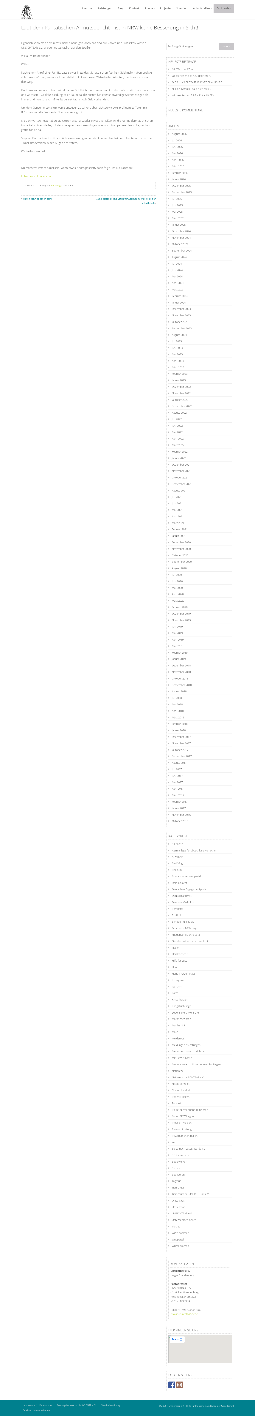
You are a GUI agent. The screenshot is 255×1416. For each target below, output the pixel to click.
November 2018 (181, 672)
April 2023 (178, 361)
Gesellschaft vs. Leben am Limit (190, 941)
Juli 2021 (177, 497)
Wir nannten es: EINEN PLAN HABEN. (193, 95)
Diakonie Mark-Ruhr (183, 902)
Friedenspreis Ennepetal (186, 934)
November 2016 (181, 814)
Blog (120, 8)
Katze (175, 993)
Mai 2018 (177, 704)
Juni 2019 (177, 626)
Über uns (86, 8)
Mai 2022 (177, 432)
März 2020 (178, 600)
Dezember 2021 (181, 464)
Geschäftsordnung (110, 1405)
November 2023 (181, 315)
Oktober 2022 (180, 400)
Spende (176, 1168)
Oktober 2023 (180, 322)
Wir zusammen (180, 1233)
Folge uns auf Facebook (36, 176)
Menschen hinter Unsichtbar (188, 1051)
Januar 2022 (179, 458)
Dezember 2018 (181, 665)
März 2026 (178, 166)
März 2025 (178, 218)
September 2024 (182, 250)
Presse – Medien (182, 1122)
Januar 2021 (179, 536)
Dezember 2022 (181, 386)
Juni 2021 (177, 503)
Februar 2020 (180, 607)
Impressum (29, 1405)
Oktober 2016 (180, 821)
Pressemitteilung (182, 1129)
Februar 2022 (180, 451)
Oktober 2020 (180, 555)
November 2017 (181, 743)
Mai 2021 (177, 510)
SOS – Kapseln (180, 1155)
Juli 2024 (177, 263)
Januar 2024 (179, 302)
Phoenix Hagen (180, 1097)
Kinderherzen (179, 999)
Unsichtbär (178, 1207)
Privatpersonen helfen (185, 1135)
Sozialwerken (179, 1161)
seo (174, 1142)
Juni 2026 (177, 146)
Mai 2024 (177, 276)
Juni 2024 (177, 270)
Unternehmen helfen (184, 1220)
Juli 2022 (177, 419)
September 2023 (182, 328)
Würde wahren (180, 1246)
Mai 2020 (177, 588)
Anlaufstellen (201, 8)
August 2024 (179, 257)
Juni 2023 (177, 348)
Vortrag (176, 1226)
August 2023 (179, 335)
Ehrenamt (177, 909)
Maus (175, 1032)
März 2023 (178, 367)
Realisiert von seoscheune (36, 1410)
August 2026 (179, 134)
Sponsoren (178, 1174)
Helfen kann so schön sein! (37, 198)
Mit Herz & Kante (182, 1058)
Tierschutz (178, 1187)
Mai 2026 (177, 153)
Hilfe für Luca (179, 960)
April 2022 (178, 438)
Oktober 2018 (180, 678)
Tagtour (176, 1181)
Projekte (165, 8)
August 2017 (179, 762)
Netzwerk (177, 1071)
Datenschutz (45, 1405)
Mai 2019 (177, 633)
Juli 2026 (177, 140)
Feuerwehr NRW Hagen (185, 928)
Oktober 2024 (180, 244)
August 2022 (179, 412)
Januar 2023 (179, 380)
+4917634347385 (190, 1309)
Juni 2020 (177, 581)
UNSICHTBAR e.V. (182, 1213)
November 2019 (181, 620)
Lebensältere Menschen (186, 1012)
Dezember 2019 (181, 613)
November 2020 (181, 549)
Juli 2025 (177, 198)
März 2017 (178, 795)
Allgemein (177, 857)
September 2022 (182, 406)
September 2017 (182, 756)
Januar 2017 (179, 808)
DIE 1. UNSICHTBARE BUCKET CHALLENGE (197, 82)
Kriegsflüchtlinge (181, 1006)
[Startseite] (25, 10)
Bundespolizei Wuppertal (186, 876)
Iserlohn (176, 986)
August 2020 (179, 568)
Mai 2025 (177, 211)
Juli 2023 (177, 341)
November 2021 (181, 471)
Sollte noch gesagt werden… (188, 1148)
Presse (149, 8)
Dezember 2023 (181, 309)
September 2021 (182, 484)
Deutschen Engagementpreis (189, 889)
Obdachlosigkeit (181, 1090)
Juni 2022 (177, 425)
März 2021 (178, 523)
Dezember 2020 (181, 542)
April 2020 (178, 594)
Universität (178, 1200)
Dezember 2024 (181, 231)
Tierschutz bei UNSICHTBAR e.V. (190, 1194)
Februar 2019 (180, 652)
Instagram (178, 980)
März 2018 (178, 717)
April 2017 (178, 788)
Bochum (177, 870)
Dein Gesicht (179, 883)
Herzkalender (179, 954)
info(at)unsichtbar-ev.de (184, 1314)
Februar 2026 (180, 173)
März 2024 (178, 289)
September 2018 (182, 685)
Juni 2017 (177, 775)
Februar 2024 (180, 296)
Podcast (176, 1103)
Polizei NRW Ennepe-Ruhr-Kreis (190, 1110)
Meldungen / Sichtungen (186, 1045)
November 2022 (181, 393)
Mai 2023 (177, 354)
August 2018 (179, 691)
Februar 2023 (180, 373)
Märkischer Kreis (181, 1019)
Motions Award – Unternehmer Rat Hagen (196, 1064)
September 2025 (182, 192)
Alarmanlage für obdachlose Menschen (194, 850)
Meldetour (178, 1038)
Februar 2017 (180, 801)
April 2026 (178, 160)
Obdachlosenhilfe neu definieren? (191, 76)
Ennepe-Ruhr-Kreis (183, 921)
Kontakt (134, 8)
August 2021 (179, 490)
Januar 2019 (179, 659)
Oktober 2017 (180, 750)
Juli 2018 (177, 698)
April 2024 (178, 283)
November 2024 (181, 237)
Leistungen (105, 8)
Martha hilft (178, 1025)
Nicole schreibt (180, 1083)
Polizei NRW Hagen (183, 1116)
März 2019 (178, 646)
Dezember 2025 (181, 185)
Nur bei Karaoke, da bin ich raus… (191, 89)
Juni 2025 (177, 205)
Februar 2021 (180, 529)
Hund (175, 967)
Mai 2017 (177, 782)
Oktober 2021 (180, 477)
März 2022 (178, 445)
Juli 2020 (177, 574)
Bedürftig (55, 185)
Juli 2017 (177, 769)
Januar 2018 (179, 730)
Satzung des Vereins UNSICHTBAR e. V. (76, 1405)
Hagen (175, 947)
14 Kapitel (178, 844)
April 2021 (178, 516)
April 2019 (178, 639)
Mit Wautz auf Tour (183, 69)
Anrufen (225, 8)
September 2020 (182, 561)
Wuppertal (178, 1239)
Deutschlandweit (182, 895)
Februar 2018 (180, 724)
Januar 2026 (179, 179)
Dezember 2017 (181, 737)
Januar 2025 (179, 224)
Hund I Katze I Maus (183, 973)
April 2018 (178, 711)
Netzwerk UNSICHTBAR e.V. (188, 1077)
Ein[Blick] (177, 915)
